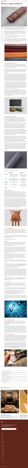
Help (2, 448)
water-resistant (15, 140)
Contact (2, 446)
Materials (2, 438)
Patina (5, 138)
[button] (26, 1)
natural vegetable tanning (15, 346)
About (2, 433)
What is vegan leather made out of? (2, 29)
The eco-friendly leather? (2, 36)
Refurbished (2, 441)
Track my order (3, 454)
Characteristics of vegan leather (2, 31)
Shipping (2, 451)
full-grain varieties (21, 117)
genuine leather (11, 118)
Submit (3, 42)
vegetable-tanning (19, 277)
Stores (2, 435)
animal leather (23, 28)
